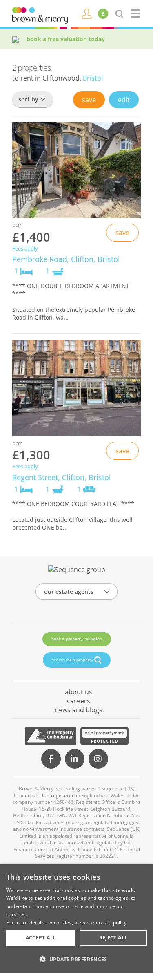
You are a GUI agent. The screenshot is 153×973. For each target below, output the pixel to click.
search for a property (73, 659)
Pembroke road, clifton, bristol (66, 259)
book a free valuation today (66, 39)
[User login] (87, 13)
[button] (76, 959)
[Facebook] (51, 759)
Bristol (93, 78)
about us (78, 691)
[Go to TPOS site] (50, 736)
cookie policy (111, 922)
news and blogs (78, 709)
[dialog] (76, 918)
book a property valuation (76, 639)
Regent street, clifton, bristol (61, 477)
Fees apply (25, 248)
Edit (124, 99)
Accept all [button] (41, 937)
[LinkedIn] (74, 759)
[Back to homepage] (136, 13)
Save (89, 99)
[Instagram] (98, 759)
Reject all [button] (113, 937)
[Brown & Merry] (40, 14)
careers (78, 700)
